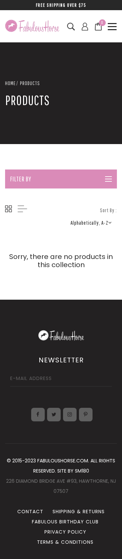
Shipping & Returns (79, 511)
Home (10, 83)
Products (30, 83)
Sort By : (108, 210)
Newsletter (61, 360)
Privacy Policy (65, 531)
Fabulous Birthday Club (65, 521)
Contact (30, 511)
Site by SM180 (73, 470)
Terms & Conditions (65, 542)
